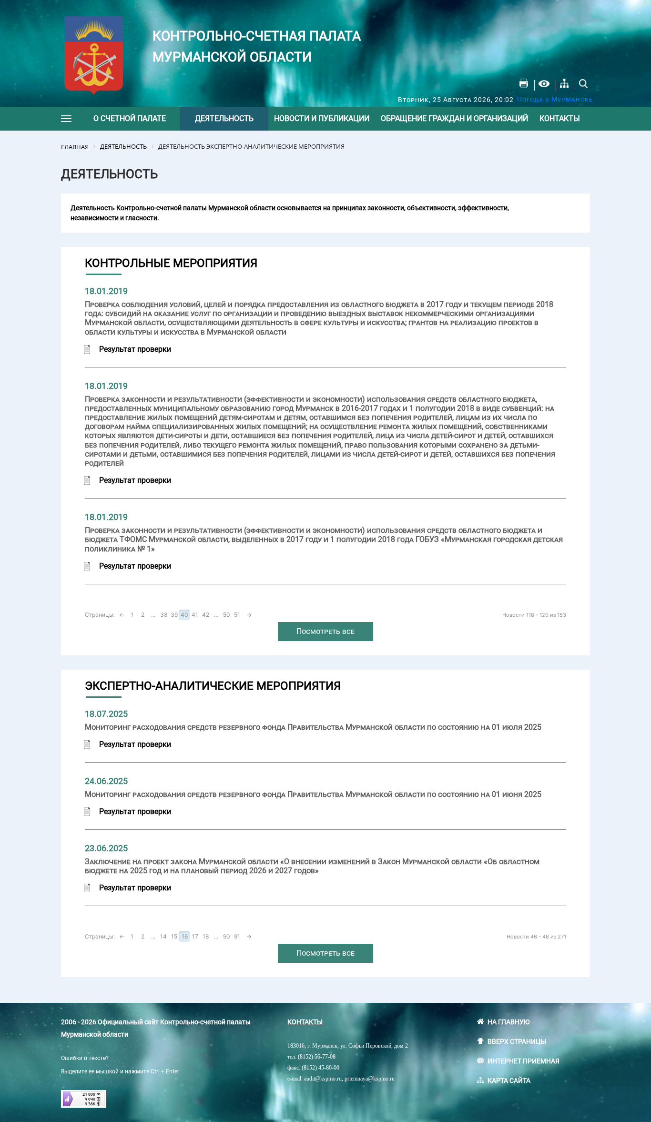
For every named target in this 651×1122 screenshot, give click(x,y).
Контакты (559, 118)
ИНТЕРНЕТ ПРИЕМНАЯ (523, 1061)
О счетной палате (129, 118)
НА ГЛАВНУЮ (509, 1022)
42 (205, 614)
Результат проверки (135, 349)
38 (163, 614)
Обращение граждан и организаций (454, 118)
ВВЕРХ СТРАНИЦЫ (517, 1041)
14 (163, 936)
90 (226, 936)
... (153, 614)
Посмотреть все (325, 631)
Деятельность (224, 118)
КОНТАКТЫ (305, 1022)
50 (226, 614)
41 (195, 614)
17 (195, 936)
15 (174, 936)
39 (174, 614)
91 (237, 936)
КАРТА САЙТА (509, 1080)
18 (206, 936)
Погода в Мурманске (555, 99)
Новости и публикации (321, 118)
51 (237, 614)
